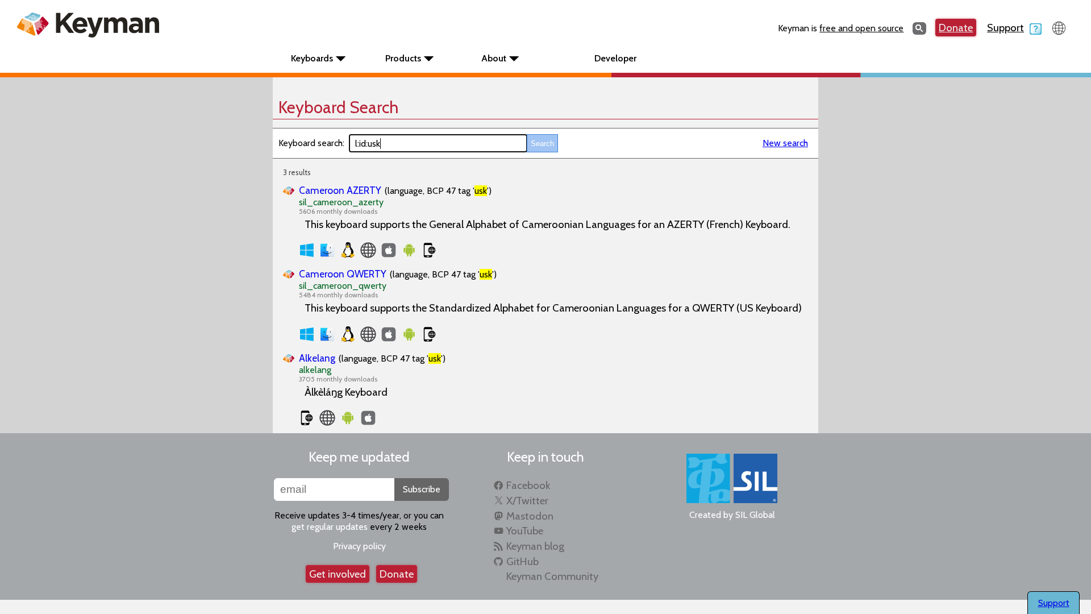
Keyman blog (535, 546)
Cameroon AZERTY (340, 190)
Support (1005, 27)
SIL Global (755, 514)
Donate (956, 27)
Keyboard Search (338, 107)
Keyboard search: (311, 143)
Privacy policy (359, 546)
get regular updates (330, 526)
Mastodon (529, 515)
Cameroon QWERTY (342, 274)
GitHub (522, 561)
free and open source (861, 28)
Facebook (528, 485)
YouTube (524, 530)
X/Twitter (527, 500)
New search (785, 143)
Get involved (337, 573)
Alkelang (317, 358)
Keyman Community (552, 576)
